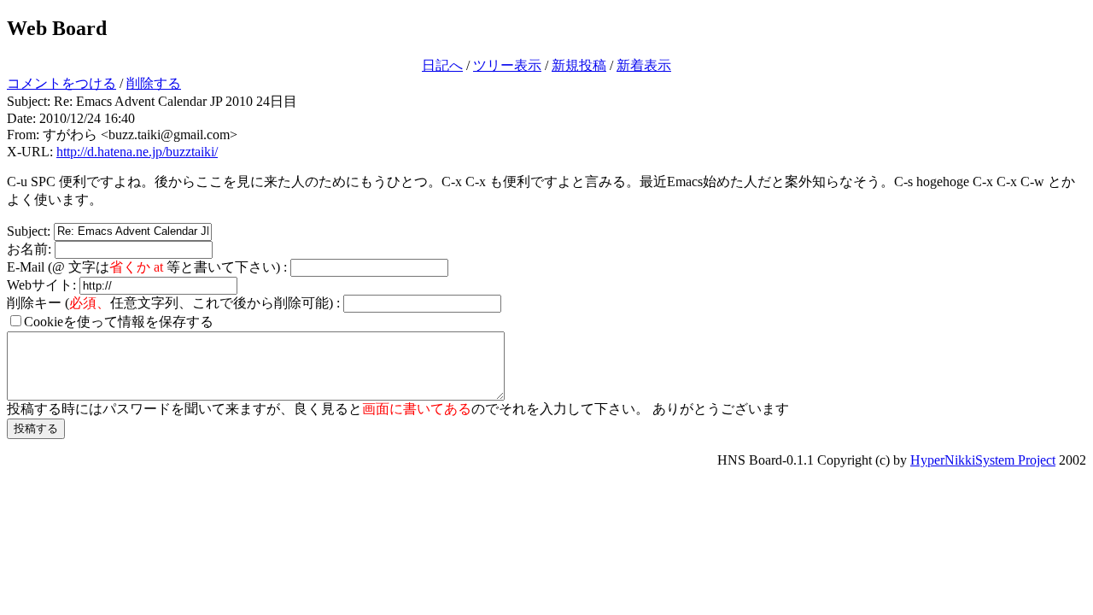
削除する (153, 83)
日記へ (442, 65)
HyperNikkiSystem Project (982, 460)
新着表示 (644, 65)
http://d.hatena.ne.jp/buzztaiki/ (137, 151)
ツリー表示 (507, 65)
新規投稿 (579, 65)
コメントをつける (61, 83)
